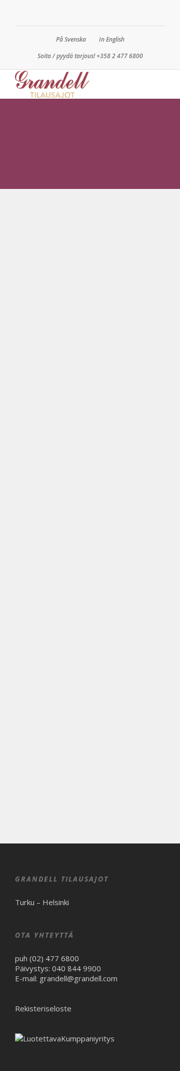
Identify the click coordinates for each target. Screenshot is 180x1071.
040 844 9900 (76, 968)
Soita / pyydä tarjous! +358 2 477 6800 (90, 56)
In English (111, 39)
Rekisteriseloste (43, 1008)
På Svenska (71, 39)
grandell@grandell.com (79, 978)
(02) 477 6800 (54, 958)
